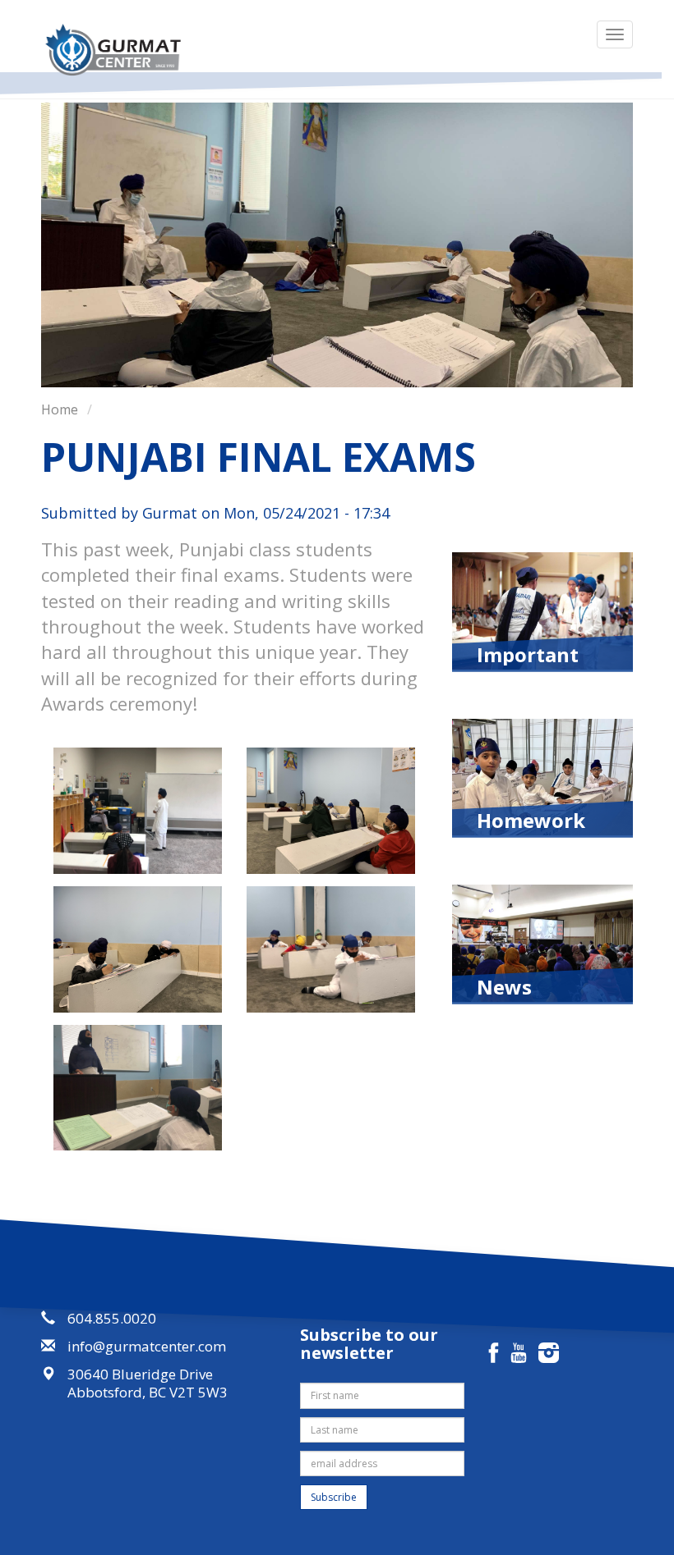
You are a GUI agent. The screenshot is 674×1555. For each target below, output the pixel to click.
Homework (531, 819)
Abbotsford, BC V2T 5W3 (147, 1392)
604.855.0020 (111, 1318)
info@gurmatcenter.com (146, 1346)
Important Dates (528, 653)
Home (59, 409)
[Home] (119, 49)
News (504, 985)
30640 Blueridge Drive (140, 1374)
